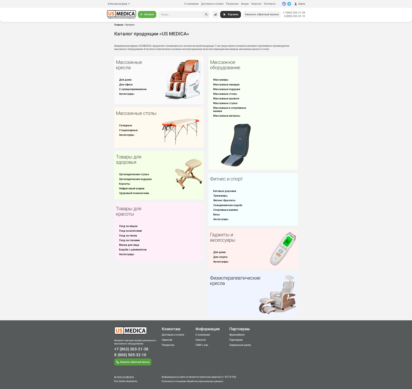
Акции (245, 3)
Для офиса (126, 84)
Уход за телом (128, 235)
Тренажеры (220, 195)
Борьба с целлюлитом (133, 249)
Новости (256, 3)
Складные (125, 125)
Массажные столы (225, 93)
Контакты (270, 3)
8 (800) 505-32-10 (294, 16)
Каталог (149, 14)
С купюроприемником (132, 89)
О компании (191, 3)
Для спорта (220, 257)
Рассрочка (232, 3)
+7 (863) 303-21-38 (294, 12)
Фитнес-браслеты (224, 200)
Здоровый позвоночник (134, 193)
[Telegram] (289, 4)
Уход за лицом (128, 226)
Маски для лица (129, 244)
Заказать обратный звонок (262, 14)
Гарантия (167, 339)
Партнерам (236, 339)
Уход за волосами (130, 230)
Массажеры (220, 79)
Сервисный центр (240, 345)
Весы (216, 214)
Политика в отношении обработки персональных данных (192, 381)
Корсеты (124, 183)
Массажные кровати (226, 98)
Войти (302, 4)
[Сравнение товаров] (215, 14)
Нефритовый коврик (132, 188)
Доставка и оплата (212, 3)
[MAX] (284, 4)
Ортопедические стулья (134, 174)
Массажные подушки (226, 89)
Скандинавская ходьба (227, 205)
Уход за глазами (129, 240)
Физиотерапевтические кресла (235, 280)
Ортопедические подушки (135, 179)
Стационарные (128, 130)
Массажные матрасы (226, 115)
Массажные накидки (226, 84)
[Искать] (206, 14)
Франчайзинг (237, 334)
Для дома (125, 79)
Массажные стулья (225, 103)
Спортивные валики (225, 209)
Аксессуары (126, 93)
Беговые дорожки (224, 191)
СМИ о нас (202, 345)
